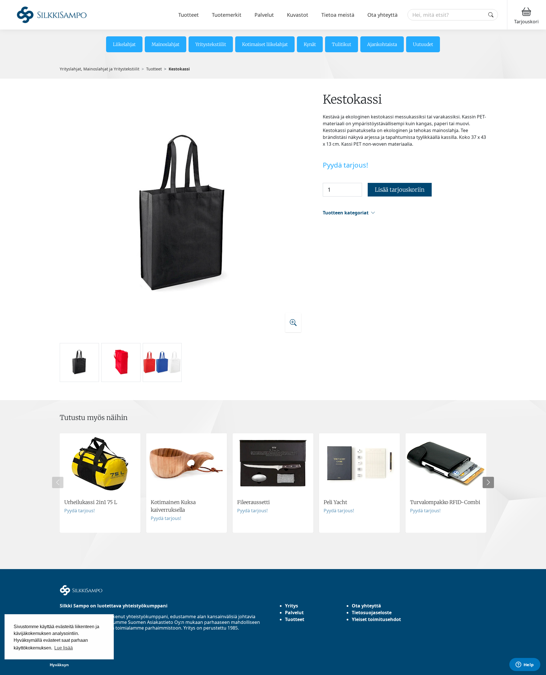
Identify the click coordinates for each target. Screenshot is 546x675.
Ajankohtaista (382, 44)
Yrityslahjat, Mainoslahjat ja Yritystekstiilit (99, 69)
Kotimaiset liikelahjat (265, 44)
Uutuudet (423, 44)
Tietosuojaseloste (372, 612)
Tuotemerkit (226, 14)
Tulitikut (341, 44)
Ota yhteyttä (382, 14)
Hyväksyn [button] (59, 665)
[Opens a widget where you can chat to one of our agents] (524, 665)
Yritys (291, 606)
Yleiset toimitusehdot (376, 619)
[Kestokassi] (183, 215)
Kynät (310, 44)
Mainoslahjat (165, 44)
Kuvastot (297, 14)
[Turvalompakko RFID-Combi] (446, 483)
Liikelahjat (124, 44)
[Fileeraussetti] (273, 483)
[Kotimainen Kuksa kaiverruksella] (186, 483)
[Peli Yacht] (359, 483)
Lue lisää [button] (63, 647)
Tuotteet (188, 14)
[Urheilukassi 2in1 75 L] (100, 483)
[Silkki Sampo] (45, 15)
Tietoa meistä (337, 14)
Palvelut (264, 14)
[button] (404, 213)
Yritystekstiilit (210, 44)
